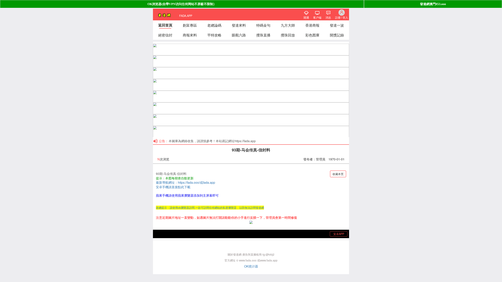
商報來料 (190, 34)
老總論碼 (214, 25)
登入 (345, 17)
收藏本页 (338, 174)
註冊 (338, 17)
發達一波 (337, 25)
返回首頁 (165, 25)
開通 (306, 17)
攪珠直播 (263, 34)
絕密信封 (165, 34)
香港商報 (312, 25)
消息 (328, 17)
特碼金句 (263, 25)
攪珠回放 (288, 34)
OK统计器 (251, 266)
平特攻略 (214, 34)
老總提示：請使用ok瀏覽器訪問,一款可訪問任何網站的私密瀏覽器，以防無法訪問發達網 (210, 208)
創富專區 (190, 25)
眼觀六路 (239, 34)
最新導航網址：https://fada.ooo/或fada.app (185, 182)
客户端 (317, 17)
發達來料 (239, 25)
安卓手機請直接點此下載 (173, 187)
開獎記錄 (337, 34)
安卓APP (338, 234)
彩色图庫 (312, 34)
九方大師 (288, 25)
